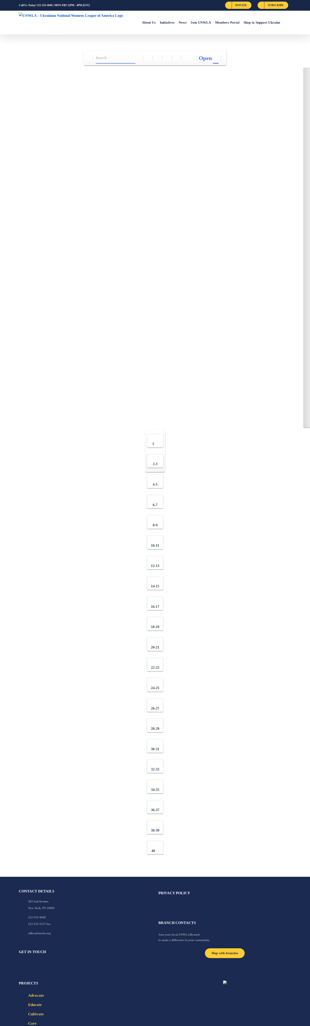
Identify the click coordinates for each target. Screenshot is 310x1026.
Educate (35, 1005)
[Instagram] (38, 964)
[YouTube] (26, 964)
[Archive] (88, 58)
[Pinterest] (44, 964)
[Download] (157, 58)
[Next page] (191, 58)
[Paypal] (32, 964)
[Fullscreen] (167, 58)
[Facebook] (20, 964)
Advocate (36, 995)
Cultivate (36, 1014)
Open (205, 58)
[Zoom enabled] (177, 58)
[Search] (138, 58)
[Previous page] (186, 58)
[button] (285, 22)
